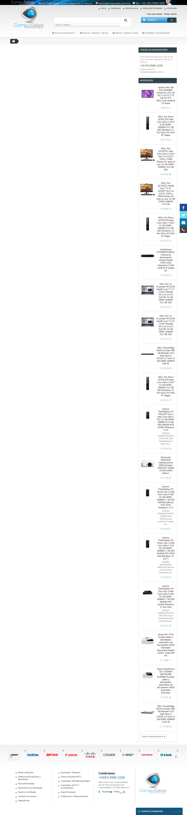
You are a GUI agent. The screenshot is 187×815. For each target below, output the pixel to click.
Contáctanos (115, 8)
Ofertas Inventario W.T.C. (65, 33)
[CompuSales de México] (27, 17)
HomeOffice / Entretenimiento (157, 33)
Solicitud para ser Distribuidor (30, 788)
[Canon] (72, 755)
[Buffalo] (53, 755)
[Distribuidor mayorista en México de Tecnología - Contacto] (93, 2)
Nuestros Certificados (27, 792)
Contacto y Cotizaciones (152, 811)
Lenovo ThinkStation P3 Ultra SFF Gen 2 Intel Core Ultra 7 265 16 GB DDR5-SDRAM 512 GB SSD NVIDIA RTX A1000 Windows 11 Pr (166, 419)
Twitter (117, 792)
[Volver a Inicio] (13, 41)
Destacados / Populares (70, 773)
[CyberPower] (148, 755)
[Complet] (129, 755)
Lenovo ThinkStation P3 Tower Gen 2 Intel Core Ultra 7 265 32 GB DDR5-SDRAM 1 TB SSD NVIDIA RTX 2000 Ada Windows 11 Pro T (166, 548)
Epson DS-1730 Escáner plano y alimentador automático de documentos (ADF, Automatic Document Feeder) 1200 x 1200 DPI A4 (166, 645)
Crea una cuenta (154, 14)
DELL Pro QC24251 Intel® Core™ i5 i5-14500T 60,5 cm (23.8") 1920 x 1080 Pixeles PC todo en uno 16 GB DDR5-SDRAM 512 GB (165, 193)
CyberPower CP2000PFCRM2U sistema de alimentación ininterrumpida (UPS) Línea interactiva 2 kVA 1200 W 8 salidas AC (166, 260)
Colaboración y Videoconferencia (74, 796)
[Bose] (15, 755)
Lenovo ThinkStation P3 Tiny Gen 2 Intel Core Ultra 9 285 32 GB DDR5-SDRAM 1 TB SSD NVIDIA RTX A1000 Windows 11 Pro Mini (165, 596)
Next (176, 756)
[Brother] (34, 755)
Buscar (126, 24)
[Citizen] (110, 755)
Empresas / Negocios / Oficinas (95, 33)
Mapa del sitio (24, 801)
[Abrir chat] (176, 811)
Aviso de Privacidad (26, 784)
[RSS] (125, 792)
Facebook (106, 792)
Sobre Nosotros (131, 8)
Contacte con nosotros (27, 796)
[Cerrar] (179, 811)
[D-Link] (167, 755)
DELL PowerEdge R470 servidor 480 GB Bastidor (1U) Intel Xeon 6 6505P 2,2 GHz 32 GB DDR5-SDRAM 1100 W (166, 714)
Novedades (146, 81)
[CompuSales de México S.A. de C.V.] (153, 783)
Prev (10, 756)
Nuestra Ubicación (25, 773)
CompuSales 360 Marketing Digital (75, 781)
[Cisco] (91, 755)
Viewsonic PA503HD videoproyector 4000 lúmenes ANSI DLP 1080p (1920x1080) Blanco (165, 465)
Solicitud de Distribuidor (152, 8)
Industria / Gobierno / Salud (126, 33)
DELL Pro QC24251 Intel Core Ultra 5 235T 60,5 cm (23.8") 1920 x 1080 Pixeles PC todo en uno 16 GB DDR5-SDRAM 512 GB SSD (166, 159)
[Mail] (183, 222)
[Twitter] (183, 214)
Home (103, 8)
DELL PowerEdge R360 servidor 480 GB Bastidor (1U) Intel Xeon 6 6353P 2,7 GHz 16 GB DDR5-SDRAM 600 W (166, 356)
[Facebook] (183, 207)
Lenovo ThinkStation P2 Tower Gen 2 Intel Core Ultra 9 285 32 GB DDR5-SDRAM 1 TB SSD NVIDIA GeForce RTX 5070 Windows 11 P (165, 497)
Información (172, 8)
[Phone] (183, 229)
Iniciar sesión (170, 14)
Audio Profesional (68, 792)
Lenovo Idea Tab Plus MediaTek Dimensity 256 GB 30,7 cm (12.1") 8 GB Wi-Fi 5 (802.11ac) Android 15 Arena (166, 95)
